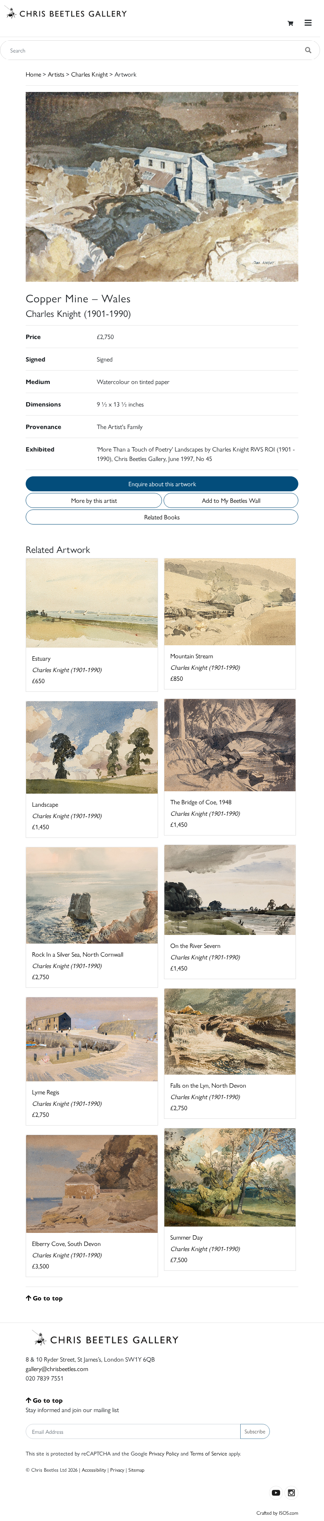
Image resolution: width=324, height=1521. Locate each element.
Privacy (117, 1469)
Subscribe (255, 1431)
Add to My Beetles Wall (231, 500)
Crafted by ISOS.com (277, 1512)
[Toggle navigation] (308, 23)
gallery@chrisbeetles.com (57, 1368)
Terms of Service (208, 1453)
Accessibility (94, 1469)
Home (33, 74)
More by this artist (94, 500)
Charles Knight (89, 74)
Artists (56, 74)
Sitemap (136, 1469)
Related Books (162, 516)
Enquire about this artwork (162, 483)
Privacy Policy (164, 1453)
